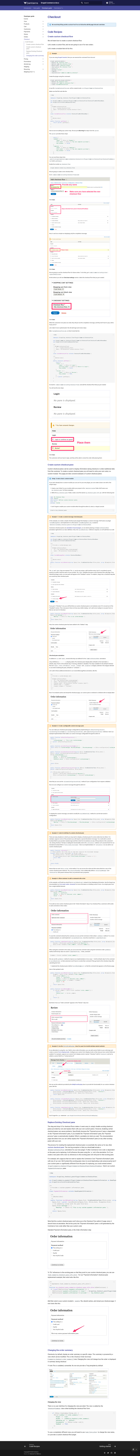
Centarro (36, 1452)
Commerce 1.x (58, 8)
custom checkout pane (56, 1147)
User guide (36, 8)
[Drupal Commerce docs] (31, 3)
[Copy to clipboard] (113, 61)
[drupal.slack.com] (104, 1452)
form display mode (63, 1052)
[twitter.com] (108, 1452)
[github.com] (111, 1452)
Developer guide (47, 8)
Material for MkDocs (35, 1454)
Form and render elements (67, 884)
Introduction (27, 8)
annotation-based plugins (74, 528)
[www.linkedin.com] (114, 1452)
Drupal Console (62, 57)
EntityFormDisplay (77, 1084)
